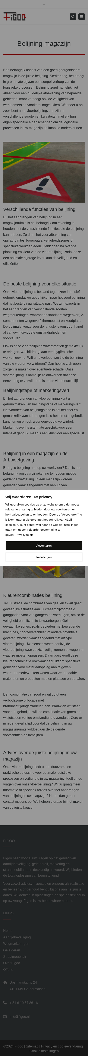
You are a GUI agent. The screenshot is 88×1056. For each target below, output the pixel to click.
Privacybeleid (25, 534)
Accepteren (44, 545)
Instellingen (44, 557)
